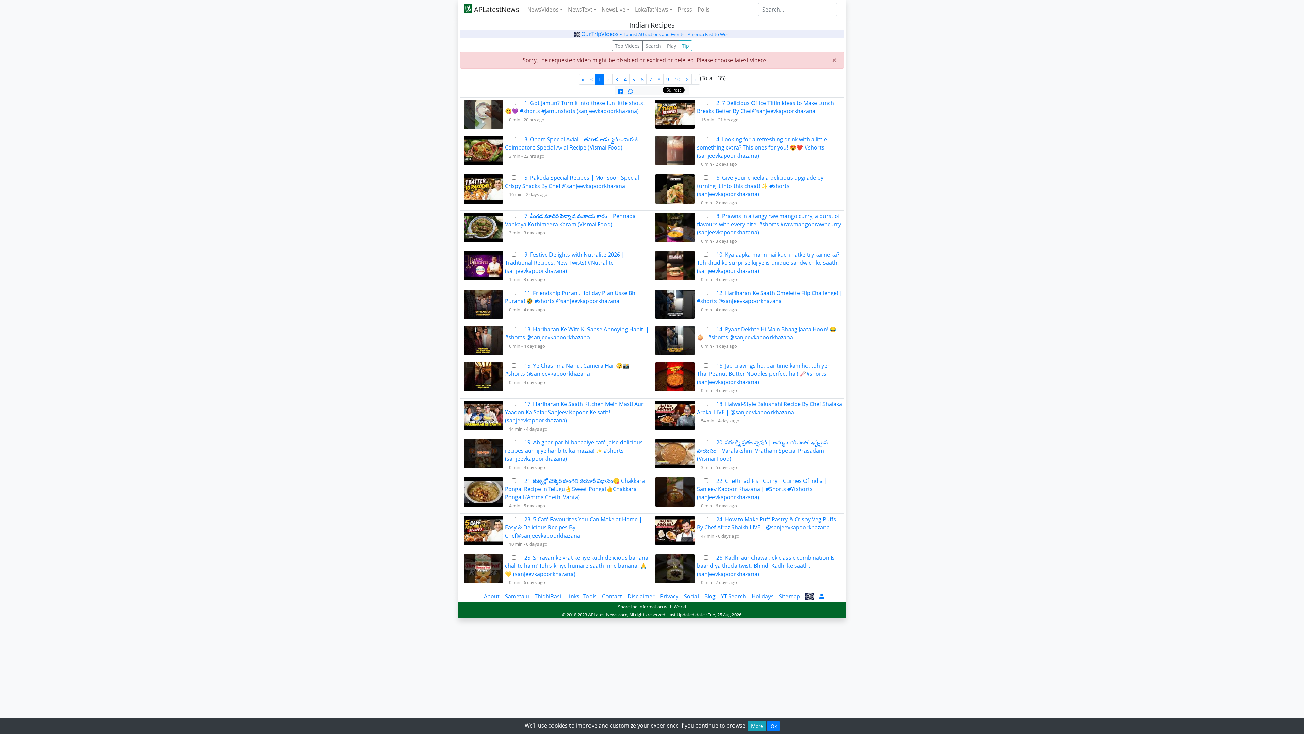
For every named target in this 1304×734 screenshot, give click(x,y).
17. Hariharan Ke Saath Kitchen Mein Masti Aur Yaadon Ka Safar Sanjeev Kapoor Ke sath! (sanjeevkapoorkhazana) (574, 412)
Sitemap (789, 596)
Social (691, 596)
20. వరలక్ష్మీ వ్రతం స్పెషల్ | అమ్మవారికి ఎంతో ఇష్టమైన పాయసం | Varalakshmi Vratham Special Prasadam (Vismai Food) (762, 450)
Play (671, 45)
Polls (704, 9)
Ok (774, 726)
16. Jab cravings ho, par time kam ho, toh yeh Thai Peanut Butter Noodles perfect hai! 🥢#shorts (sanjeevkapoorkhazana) (764, 374)
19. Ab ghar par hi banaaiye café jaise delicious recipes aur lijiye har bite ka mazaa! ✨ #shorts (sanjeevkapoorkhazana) (574, 450)
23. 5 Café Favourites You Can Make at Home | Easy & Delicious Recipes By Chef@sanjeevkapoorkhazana (573, 527)
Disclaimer (641, 596)
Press (685, 9)
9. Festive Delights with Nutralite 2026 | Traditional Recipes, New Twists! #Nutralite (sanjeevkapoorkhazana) (564, 263)
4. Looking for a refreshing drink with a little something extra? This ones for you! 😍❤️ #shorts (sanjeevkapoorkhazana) (762, 147)
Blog (710, 596)
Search (653, 45)
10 (677, 79)
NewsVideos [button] (543, 9)
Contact (612, 596)
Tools (590, 596)
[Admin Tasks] (821, 596)
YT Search (733, 596)
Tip (685, 45)
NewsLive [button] (614, 9)
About (492, 596)
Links (572, 596)
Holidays (762, 596)
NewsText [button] (580, 9)
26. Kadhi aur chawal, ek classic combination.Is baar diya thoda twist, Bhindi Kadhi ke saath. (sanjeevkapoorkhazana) (766, 566)
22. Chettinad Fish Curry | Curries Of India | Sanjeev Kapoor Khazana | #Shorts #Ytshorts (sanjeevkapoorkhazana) (762, 489)
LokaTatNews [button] (651, 9)
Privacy (669, 596)
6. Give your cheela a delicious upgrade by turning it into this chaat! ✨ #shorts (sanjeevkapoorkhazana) (760, 186)
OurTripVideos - (655, 34)
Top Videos (627, 45)
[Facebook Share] (620, 91)
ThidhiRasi (548, 596)
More (757, 726)
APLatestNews (495, 9)
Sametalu (517, 596)
